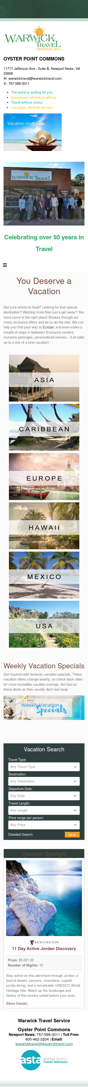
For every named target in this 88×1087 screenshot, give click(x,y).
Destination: (17, 774)
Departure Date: (21, 788)
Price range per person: (26, 817)
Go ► (72, 834)
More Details (17, 1003)
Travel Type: (17, 759)
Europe (48, 326)
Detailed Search (20, 834)
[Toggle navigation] (5, 266)
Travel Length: (19, 803)
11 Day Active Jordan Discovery (44, 948)
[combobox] (44, 766)
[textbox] (44, 767)
